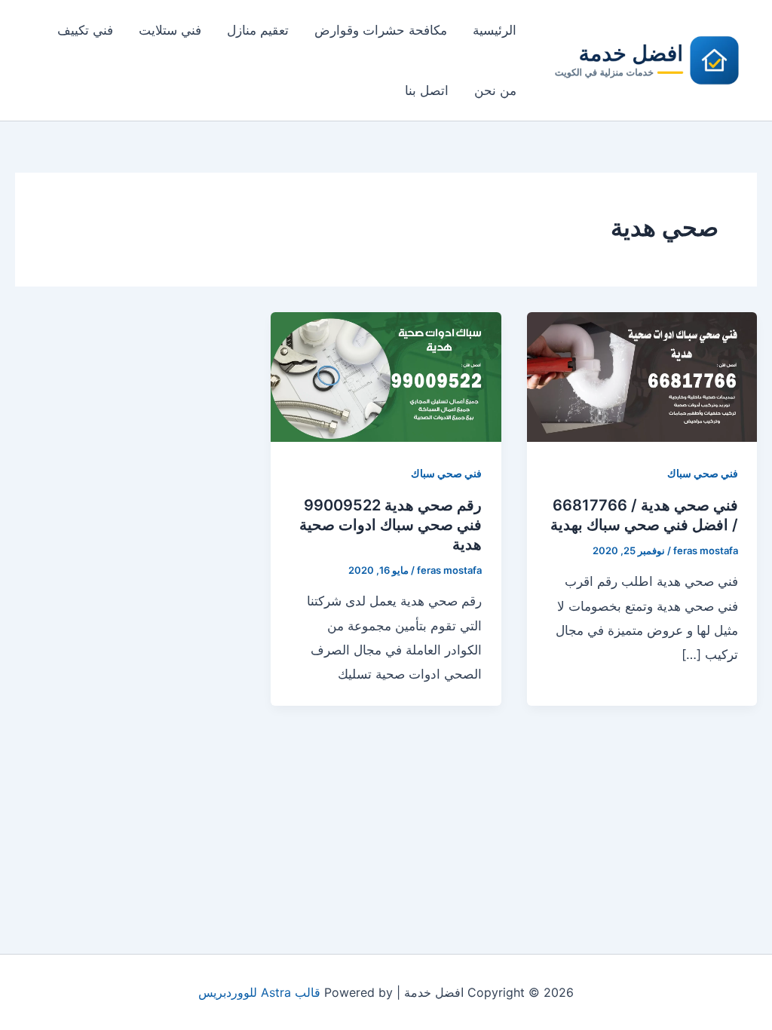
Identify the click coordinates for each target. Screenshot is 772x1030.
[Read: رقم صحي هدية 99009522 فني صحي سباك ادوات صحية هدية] (386, 375)
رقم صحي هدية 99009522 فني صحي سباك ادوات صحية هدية (390, 524)
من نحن (495, 90)
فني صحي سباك (702, 473)
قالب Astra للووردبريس (259, 992)
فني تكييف (85, 30)
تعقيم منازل (258, 30)
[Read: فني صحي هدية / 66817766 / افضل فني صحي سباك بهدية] (642, 375)
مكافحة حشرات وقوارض (380, 30)
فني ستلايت (170, 30)
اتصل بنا (427, 90)
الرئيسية (494, 30)
